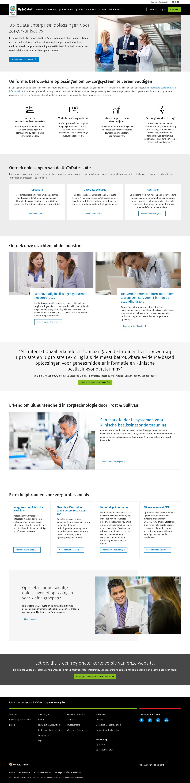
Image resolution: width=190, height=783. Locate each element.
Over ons (102, 9)
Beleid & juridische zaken (107, 730)
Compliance (43, 735)
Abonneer (174, 9)
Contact (99, 719)
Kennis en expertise (76, 714)
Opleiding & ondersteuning (108, 725)
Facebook (141, 720)
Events (12, 725)
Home (12, 702)
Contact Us (24, 59)
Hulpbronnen (115, 9)
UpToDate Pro (64, 9)
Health (41, 719)
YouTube (166, 720)
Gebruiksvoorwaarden (19, 772)
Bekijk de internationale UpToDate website (94, 676)
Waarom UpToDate (45, 9)
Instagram (150, 720)
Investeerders (73, 725)
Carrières (71, 719)
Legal (40, 740)
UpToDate (37, 702)
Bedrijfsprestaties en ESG (49, 730)
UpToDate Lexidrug (104, 750)
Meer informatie (35, 213)
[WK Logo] (19, 764)
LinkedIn (158, 720)
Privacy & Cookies (42, 772)
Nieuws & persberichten (20, 719)
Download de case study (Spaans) (94, 382)
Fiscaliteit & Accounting (49, 725)
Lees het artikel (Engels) (47, 322)
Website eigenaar (75, 730)
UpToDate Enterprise (84, 9)
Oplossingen (24, 702)
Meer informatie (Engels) (151, 213)
